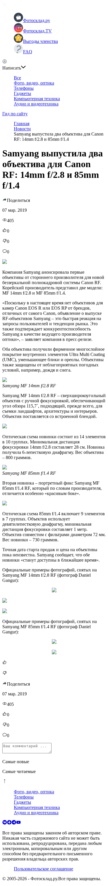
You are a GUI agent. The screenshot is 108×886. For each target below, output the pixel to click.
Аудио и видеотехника (36, 103)
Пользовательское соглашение (43, 868)
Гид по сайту (15, 113)
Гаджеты (22, 93)
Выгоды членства (40, 41)
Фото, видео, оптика (34, 83)
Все (17, 77)
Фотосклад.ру (36, 20)
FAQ (27, 51)
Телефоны (24, 88)
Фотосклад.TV (37, 30)
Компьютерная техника (37, 98)
